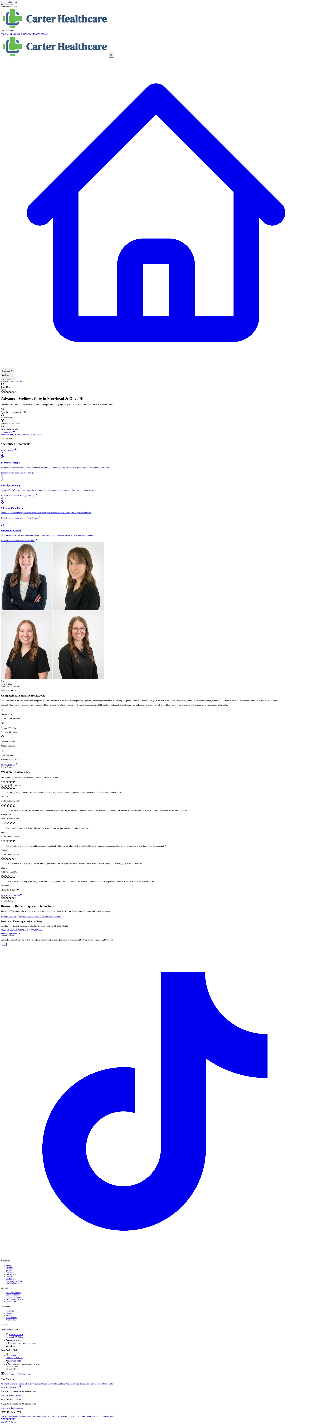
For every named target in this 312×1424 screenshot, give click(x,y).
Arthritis (9, 1315)
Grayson (36, 1384)
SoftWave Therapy (13, 1295)
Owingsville (52, 1384)
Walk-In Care (11, 1301)
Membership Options (14, 1281)
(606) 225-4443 (15, 1361)
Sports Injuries (11, 1318)
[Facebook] (2, 945)
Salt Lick (61, 1384)
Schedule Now (6, 432)
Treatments (6, 371)
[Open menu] (111, 56)
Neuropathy (10, 1320)
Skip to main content (9, 2)
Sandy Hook (85, 1384)
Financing (18, 381)
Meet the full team (8, 765)
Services (9, 1270)
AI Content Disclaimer (106, 1416)
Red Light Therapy (13, 1293)
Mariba (110, 1384)
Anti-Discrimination (19, 1416)
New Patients (6, 379)
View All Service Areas (10, 1387)
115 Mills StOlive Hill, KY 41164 (14, 1356)
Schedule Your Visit (8, 917)
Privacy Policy (61, 1416)
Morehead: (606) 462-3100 (14, 34)
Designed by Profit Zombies (12, 1395)
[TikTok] (156, 1256)
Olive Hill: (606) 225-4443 (38, 34)
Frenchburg (102, 1384)
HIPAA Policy (50, 1416)
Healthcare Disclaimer (35, 1416)
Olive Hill (28, 1384)
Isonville (94, 1384)
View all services (7, 450)
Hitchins (43, 1384)
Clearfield (13, 1384)
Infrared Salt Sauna (13, 1297)
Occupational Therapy (14, 1299)
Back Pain (10, 1311)
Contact (12, 381)
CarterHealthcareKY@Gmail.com (17, 1374)
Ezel (77, 1384)
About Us (5, 381)
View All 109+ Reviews (10, 895)
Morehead (5, 1384)
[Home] (156, 367)
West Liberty (70, 1384)
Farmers (21, 1384)
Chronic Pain (11, 1313)
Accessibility (6, 1416)
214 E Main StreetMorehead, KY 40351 (14, 1336)
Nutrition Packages (13, 1283)
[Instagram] (5, 945)
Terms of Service (74, 1416)
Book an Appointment (9, 933)
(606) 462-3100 (15, 1340)
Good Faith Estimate (89, 1416)
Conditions (5, 375)
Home (8, 1266)
